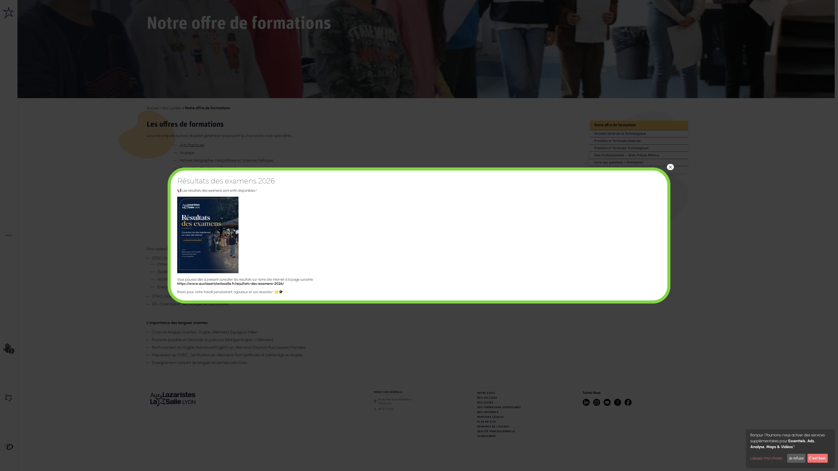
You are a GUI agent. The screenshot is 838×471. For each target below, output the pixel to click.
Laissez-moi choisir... (767, 458)
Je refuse (796, 458)
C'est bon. (817, 458)
